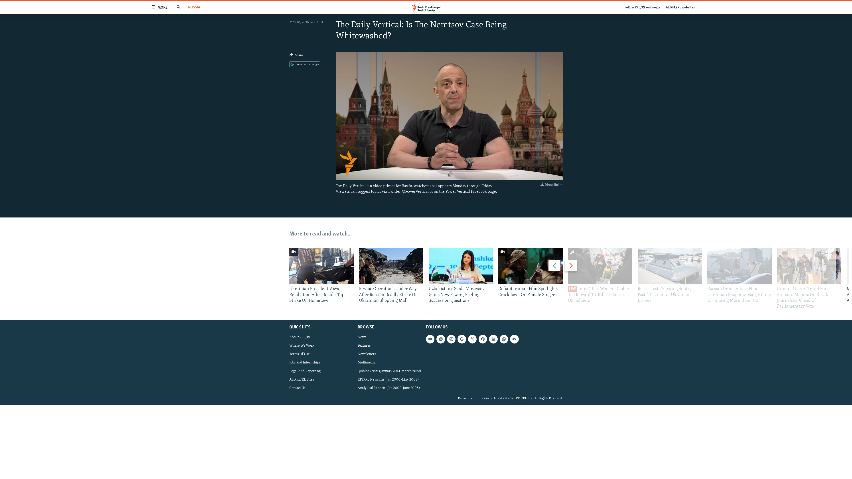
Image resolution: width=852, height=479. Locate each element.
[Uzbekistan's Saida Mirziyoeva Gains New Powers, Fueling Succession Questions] (461, 266)
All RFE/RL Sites (301, 379)
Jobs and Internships (305, 363)
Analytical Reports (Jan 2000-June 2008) (389, 388)
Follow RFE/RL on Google (642, 7)
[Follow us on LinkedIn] (493, 339)
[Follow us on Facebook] (483, 339)
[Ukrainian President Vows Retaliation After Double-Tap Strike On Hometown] (321, 266)
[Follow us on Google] (462, 339)
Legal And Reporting (305, 371)
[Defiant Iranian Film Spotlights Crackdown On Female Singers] (530, 266)
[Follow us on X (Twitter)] (472, 339)
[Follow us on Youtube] (430, 339)
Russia (194, 8)
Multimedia (367, 363)
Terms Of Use (299, 354)
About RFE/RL (300, 337)
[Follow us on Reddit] (440, 339)
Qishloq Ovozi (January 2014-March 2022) (389, 371)
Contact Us (297, 388)
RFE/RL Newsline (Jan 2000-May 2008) (388, 379)
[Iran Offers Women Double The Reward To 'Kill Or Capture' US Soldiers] (600, 266)
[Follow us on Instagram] (451, 339)
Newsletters (367, 354)
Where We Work (301, 346)
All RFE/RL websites (680, 7)
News (362, 337)
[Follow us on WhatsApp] (504, 339)
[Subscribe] (514, 339)
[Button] (296, 56)
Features (364, 346)
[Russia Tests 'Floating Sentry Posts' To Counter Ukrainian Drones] (670, 266)
